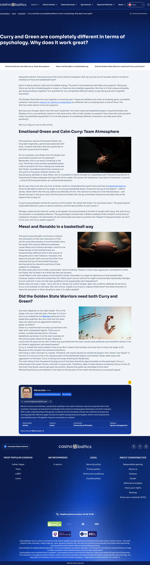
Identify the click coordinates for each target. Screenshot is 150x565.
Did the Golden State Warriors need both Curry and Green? (120, 66)
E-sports (58, 464)
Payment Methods (104, 5)
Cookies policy (93, 478)
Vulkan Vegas (18, 464)
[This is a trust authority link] (69, 524)
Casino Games (49, 5)
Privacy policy (93, 469)
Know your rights (133, 488)
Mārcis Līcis (39, 390)
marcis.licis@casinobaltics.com (35, 401)
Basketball (21, 13)
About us (133, 469)
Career (133, 478)
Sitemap (133, 492)
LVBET (18, 474)
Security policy (93, 464)
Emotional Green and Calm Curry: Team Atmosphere (27, 66)
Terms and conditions (93, 474)
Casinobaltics (5, 13)
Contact (133, 474)
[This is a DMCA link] (55, 524)
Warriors (46, 316)
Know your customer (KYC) (133, 497)
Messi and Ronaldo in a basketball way (72, 66)
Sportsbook (86, 5)
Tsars (18, 469)
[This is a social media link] (134, 446)
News (120, 5)
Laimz (18, 478)
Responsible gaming (133, 464)
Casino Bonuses (68, 5)
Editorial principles (133, 483)
